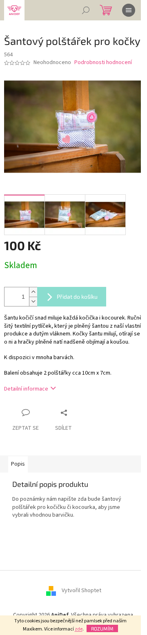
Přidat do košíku (77, 296)
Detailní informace (26, 389)
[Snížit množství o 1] (33, 301)
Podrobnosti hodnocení (103, 63)
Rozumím (102, 628)
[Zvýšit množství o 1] (33, 292)
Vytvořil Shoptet (81, 591)
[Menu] (128, 10)
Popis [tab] (18, 464)
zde (78, 629)
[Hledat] (86, 10)
